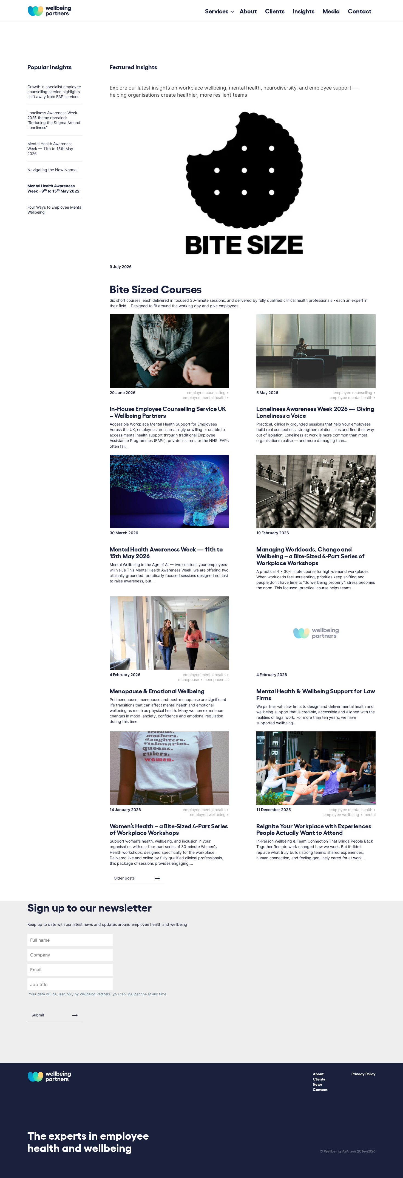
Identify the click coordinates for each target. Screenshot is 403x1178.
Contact (359, 11)
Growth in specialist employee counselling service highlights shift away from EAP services (54, 91)
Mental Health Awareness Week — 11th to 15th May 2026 (50, 148)
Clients (275, 11)
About (248, 11)
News (317, 1084)
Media (331, 11)
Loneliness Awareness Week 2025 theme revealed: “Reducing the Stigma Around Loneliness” (53, 120)
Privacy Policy (363, 1073)
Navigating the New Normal (52, 169)
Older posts (124, 878)
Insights (303, 11)
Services (216, 11)
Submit (38, 1015)
